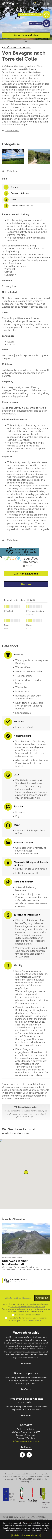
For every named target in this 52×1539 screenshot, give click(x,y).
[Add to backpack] (46, 23)
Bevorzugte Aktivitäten (43, 3)
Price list (28, 566)
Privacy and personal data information (26, 1400)
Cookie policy (42, 1520)
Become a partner (26, 1373)
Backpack (47, 3)
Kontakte (26, 1425)
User (39, 3)
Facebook (22, 1455)
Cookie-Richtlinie (35, 1321)
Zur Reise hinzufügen (26, 573)
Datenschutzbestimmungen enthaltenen (28, 1307)
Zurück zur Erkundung (17, 47)
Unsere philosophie (26, 1332)
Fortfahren (26, 1363)
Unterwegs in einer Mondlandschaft (15, 1262)
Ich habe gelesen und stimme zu (26, 1535)
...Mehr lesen (12, 130)
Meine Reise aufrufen (26, 35)
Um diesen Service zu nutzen (27, 1315)
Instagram (29, 1455)
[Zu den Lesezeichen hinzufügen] (46, 15)
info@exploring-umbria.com (26, 1441)
